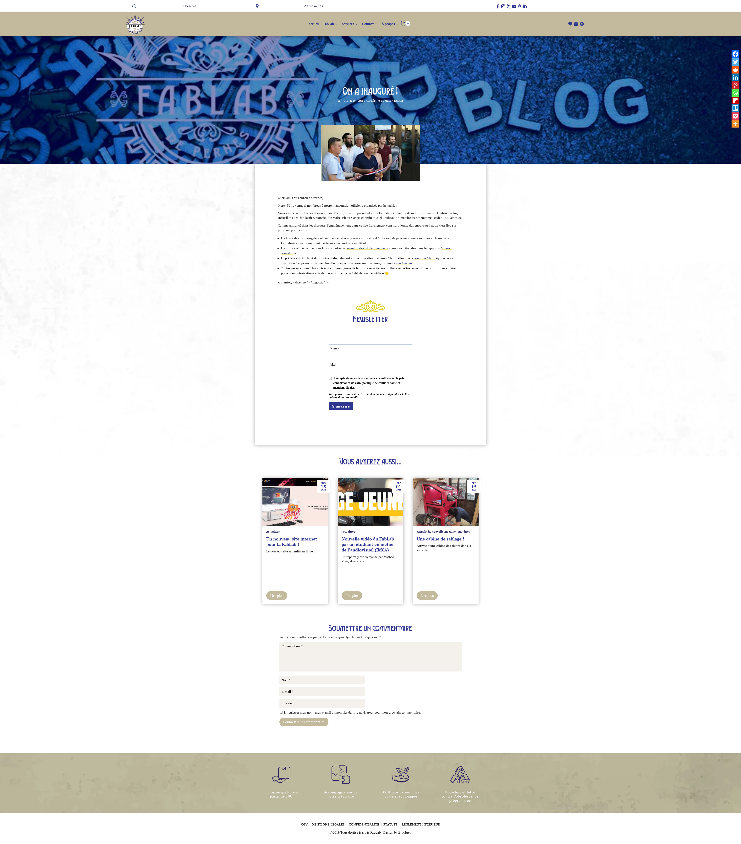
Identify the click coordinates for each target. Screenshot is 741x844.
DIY (434, 531)
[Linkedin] (735, 77)
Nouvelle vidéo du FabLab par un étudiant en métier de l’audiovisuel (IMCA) (292, 544)
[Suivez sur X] (509, 6)
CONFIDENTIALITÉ (364, 824)
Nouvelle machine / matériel (375, 531)
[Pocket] (735, 116)
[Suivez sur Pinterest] (519, 6)
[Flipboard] (735, 100)
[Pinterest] (735, 85)
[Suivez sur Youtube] (514, 6)
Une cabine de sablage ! (365, 539)
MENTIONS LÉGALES (329, 824)
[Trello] (735, 108)
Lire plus (276, 595)
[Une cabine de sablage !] (370, 502)
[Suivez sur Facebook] (498, 6)
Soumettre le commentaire (304, 722)
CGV (305, 824)
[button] (493, 541)
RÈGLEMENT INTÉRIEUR (421, 824)
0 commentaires (391, 100)
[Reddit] (735, 70)
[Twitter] (735, 62)
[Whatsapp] (735, 93)
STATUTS (391, 824)
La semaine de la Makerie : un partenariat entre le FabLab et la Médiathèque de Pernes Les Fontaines (444, 547)
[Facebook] (735, 54)
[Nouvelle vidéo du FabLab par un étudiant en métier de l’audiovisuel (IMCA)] (295, 502)
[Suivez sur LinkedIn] (525, 6)
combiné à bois (424, 258)
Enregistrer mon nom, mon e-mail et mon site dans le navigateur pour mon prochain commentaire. (352, 712)
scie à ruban (404, 263)
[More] (735, 124)
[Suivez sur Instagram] (503, 6)
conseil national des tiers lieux (367, 248)
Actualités (367, 100)
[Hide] (738, 131)
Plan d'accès (313, 6)
